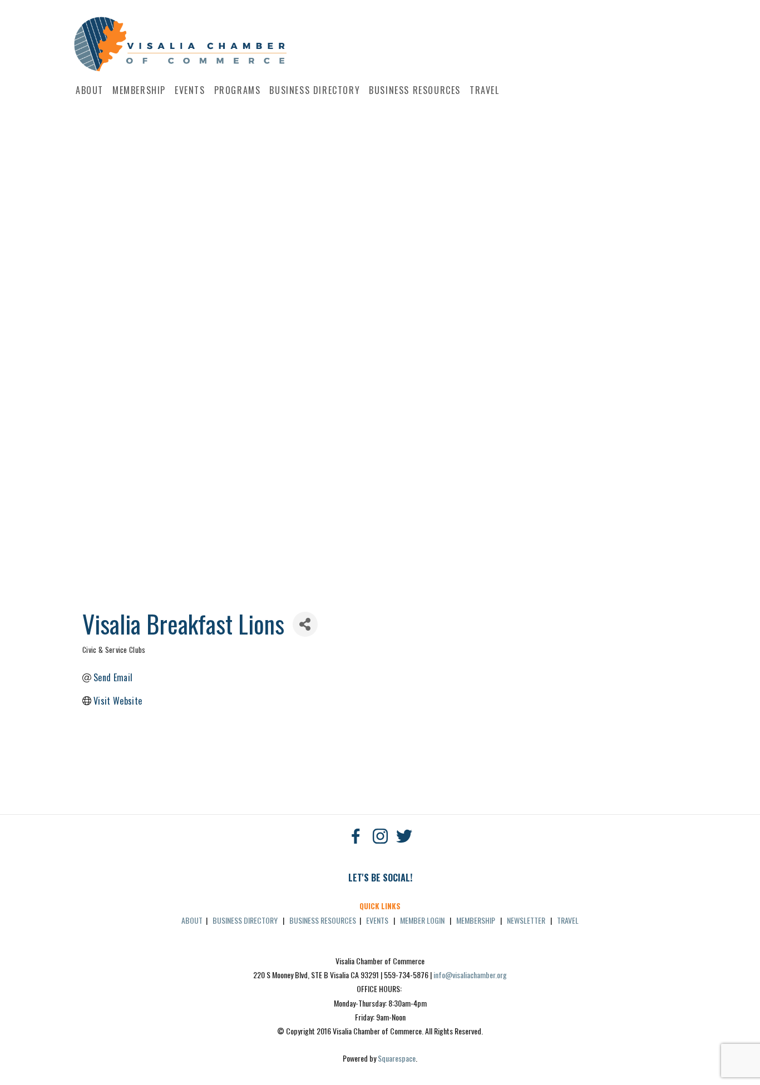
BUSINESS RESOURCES (322, 920)
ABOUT (192, 920)
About (89, 90)
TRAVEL (568, 920)
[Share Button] (305, 624)
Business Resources (415, 90)
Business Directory (314, 90)
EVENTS (377, 920)
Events (190, 90)
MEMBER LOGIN (422, 920)
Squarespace (397, 1058)
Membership (139, 90)
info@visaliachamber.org (470, 974)
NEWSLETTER (526, 920)
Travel (485, 90)
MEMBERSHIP (475, 920)
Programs (237, 90)
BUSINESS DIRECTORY (245, 920)
